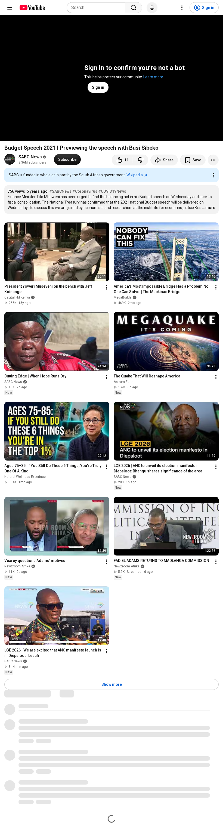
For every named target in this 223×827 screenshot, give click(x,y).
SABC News (30, 156)
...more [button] (208, 207)
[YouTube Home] (32, 7)
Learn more (153, 77)
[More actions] (213, 160)
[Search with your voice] (152, 7)
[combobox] (97, 7)
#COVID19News (112, 191)
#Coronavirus (84, 191)
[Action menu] (213, 175)
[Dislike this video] (140, 160)
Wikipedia (134, 175)
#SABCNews (60, 191)
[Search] (133, 7)
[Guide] (10, 7)
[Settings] (182, 7)
